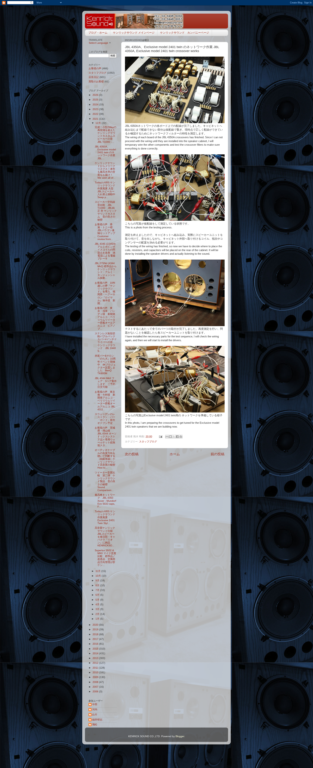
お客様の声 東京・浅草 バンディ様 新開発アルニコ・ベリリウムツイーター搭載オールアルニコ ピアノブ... (105, 318)
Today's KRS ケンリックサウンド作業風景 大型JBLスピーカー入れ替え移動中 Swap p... (106, 190)
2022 (96, 114)
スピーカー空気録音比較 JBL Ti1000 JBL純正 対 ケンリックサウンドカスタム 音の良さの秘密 (106, 211)
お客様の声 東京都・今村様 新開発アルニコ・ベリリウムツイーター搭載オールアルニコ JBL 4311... (105, 401)
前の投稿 (217, 454)
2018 (96, 634)
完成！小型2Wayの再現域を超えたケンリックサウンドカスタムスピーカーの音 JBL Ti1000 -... (105, 134)
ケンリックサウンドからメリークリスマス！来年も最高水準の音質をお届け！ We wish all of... (105, 170)
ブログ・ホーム (97, 32)
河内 (94, 709)
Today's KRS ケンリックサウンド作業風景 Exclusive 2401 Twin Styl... (105, 517)
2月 (97, 614)
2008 (96, 682)
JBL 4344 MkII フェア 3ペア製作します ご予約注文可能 (106, 383)
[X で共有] (174, 436)
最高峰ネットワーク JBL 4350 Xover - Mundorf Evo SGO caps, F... (105, 501)
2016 (96, 643)
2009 (96, 677)
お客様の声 (95, 68)
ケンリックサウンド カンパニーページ (184, 32)
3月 (97, 609)
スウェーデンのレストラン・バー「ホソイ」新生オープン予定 (105, 418)
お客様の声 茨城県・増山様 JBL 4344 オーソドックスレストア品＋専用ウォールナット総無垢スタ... (105, 436)
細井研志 (97, 719)
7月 (97, 590)
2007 (96, 686)
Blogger (180, 736)
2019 (96, 629)
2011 (96, 667)
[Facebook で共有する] (177, 436)
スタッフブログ (148, 441)
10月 (98, 575)
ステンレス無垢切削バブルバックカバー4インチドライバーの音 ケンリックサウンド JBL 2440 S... (106, 342)
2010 (96, 672)
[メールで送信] (167, 436)
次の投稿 (132, 454)
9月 (97, 580)
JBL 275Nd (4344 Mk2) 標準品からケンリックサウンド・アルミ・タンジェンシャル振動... (106, 270)
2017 (96, 639)
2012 (96, 663)
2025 (96, 99)
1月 (97, 618)
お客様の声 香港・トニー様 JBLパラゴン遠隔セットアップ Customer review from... (106, 232)
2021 (96, 119)
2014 (96, 653)
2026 (96, 95)
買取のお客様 (96, 81)
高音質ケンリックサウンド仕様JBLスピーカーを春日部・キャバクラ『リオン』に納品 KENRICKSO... (105, 537)
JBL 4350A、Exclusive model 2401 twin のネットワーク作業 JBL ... (105, 152)
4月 (97, 604)
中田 (94, 704)
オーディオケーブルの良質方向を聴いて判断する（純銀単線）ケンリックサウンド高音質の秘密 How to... (106, 459)
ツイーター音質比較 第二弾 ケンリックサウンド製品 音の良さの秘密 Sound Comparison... (105, 481)
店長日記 (94, 77)
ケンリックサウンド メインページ (134, 32)
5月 (97, 599)
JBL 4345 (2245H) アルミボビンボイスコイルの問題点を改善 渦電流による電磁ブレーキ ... (105, 251)
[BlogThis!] (170, 436)
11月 (98, 571)
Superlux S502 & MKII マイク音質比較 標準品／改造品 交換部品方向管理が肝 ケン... (106, 557)
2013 (96, 658)
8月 (97, 585)
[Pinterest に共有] (181, 436)
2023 (96, 109)
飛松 (94, 724)
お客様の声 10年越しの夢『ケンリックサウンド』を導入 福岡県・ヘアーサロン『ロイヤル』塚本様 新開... (105, 293)
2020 (96, 624)
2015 (96, 648)
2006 (96, 691)
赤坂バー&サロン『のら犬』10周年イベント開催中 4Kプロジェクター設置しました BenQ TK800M (105, 364)
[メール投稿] (160, 436)
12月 (98, 123)
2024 (96, 104)
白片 (94, 714)
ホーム (175, 454)
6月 (97, 595)
